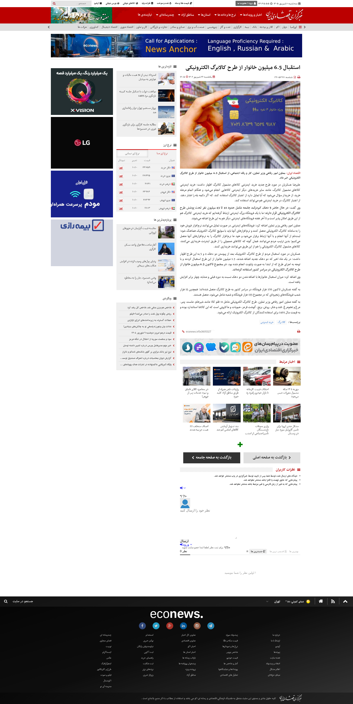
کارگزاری (237, 27)
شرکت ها (82, 27)
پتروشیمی (212, 27)
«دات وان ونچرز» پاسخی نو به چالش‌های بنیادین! (147, 327)
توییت (108, 646)
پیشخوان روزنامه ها (187, 664)
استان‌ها (205, 15)
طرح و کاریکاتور (104, 669)
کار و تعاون (141, 27)
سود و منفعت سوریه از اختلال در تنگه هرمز (150, 339)
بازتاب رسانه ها (189, 658)
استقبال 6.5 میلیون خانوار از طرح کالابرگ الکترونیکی (242, 67)
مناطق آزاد (187, 15)
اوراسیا (293, 27)
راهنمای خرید (147, 658)
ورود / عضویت (246, 3)
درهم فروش (165, 208)
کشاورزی (94, 27)
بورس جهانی (111, 3)
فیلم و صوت (106, 675)
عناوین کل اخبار (188, 635)
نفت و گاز (225, 27)
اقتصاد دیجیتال (109, 27)
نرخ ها (227, 15)
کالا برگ (282, 322)
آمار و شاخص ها (231, 664)
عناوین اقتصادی (188, 641)
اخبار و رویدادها (252, 15)
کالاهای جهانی (129, 3)
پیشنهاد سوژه (232, 635)
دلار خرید (166, 167)
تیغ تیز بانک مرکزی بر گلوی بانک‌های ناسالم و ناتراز (147, 352)
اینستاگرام (106, 652)
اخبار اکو (192, 646)
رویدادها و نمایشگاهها (228, 669)
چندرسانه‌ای (166, 15)
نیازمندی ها (145, 14)
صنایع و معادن (177, 27)
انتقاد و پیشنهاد (273, 664)
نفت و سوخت (163, 3)
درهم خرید (165, 184)
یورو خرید (165, 175)
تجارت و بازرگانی (158, 27)
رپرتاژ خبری (148, 675)
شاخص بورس (232, 652)
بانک (254, 27)
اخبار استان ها (189, 652)
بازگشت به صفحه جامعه (213, 457)
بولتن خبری (148, 641)
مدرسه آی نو (105, 686)
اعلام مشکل (275, 669)
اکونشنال (107, 681)
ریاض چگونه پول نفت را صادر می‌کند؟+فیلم (151, 314)
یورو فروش (165, 200)
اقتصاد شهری (126, 27)
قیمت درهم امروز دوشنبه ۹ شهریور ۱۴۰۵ (151, 333)
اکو (277, 27)
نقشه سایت (275, 658)
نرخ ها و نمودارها (230, 646)
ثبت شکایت (148, 664)
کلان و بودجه (266, 27)
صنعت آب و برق (196, 27)
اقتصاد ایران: (293, 173)
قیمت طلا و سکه (182, 3)
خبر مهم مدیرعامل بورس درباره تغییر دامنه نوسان (147, 346)
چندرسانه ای (105, 635)
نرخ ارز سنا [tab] (162, 153)
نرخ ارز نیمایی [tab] (132, 153)
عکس (108, 658)
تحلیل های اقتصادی (229, 675)
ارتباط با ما (275, 641)
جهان (284, 27)
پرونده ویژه (190, 669)
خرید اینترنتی (267, 322)
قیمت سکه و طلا (230, 641)
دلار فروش (165, 192)
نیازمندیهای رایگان (145, 646)
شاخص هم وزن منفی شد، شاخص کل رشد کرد (149, 308)
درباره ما (276, 635)
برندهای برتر (147, 669)
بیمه (247, 27)
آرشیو (96, 3)
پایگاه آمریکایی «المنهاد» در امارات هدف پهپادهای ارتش (145, 365)
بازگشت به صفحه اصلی (270, 457)
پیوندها (277, 652)
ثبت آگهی (148, 652)
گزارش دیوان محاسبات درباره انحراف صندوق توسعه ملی (145, 358)
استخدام (149, 635)
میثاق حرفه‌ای (274, 675)
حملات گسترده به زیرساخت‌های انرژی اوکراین (149, 320)
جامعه (187, 86)
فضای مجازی (105, 641)
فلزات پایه (146, 3)
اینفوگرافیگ (106, 664)
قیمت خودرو (232, 658)
